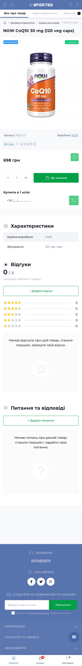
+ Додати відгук (40, 291)
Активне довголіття (22, 22)
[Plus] (25, 178)
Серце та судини (49, 22)
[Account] (78, 5)
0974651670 (41, 561)
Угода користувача (39, 613)
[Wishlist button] (75, 157)
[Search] (12, 5)
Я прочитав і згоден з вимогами (43, 613)
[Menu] (5, 5)
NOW (74, 135)
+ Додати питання (41, 420)
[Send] (74, 200)
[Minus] (8, 178)
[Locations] (70, 5)
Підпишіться (63, 604)
